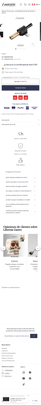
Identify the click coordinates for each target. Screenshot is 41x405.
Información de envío (8, 124)
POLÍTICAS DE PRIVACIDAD (9, 353)
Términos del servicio (7, 355)
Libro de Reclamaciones (8, 360)
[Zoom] (33, 44)
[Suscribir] (33, 336)
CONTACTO (5, 351)
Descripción (6, 120)
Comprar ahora (20, 88)
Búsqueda (4, 348)
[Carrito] (25, 5)
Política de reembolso (7, 358)
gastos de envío (8, 77)
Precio (4, 54)
